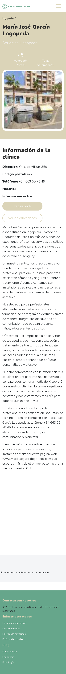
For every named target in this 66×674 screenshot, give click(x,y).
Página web (22, 206)
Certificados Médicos (14, 623)
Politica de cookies (12, 639)
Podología (8, 662)
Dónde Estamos (11, 628)
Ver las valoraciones (22, 218)
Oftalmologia (9, 651)
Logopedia (8, 657)
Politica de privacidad (14, 634)
